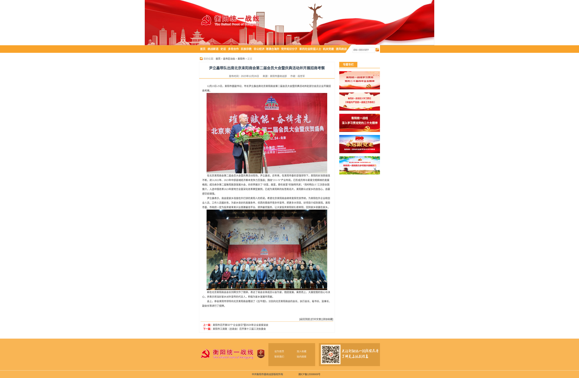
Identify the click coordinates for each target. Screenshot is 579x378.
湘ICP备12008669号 (309, 374)
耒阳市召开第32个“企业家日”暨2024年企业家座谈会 (240, 325)
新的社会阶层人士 (310, 49)
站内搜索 (301, 356)
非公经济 (259, 49)
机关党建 (328, 49)
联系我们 (279, 356)
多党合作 (233, 49)
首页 (203, 49)
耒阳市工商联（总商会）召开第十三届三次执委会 (239, 329)
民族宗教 (246, 49)
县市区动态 (229, 58)
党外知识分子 (289, 49)
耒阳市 (241, 58)
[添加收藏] (327, 319)
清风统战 (341, 49)
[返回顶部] (304, 319)
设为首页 (279, 351)
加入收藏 (301, 351)
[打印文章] (316, 319)
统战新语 (213, 49)
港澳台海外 (272, 49)
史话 (223, 49)
